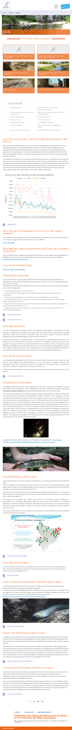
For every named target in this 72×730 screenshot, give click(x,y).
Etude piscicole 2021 (14, 314)
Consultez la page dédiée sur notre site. (15, 259)
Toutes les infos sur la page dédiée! (14, 269)
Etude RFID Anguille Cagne (16, 626)
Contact (17, 712)
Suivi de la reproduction (44, 120)
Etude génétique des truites (46, 122)
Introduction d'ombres (15, 694)
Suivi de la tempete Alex (17, 117)
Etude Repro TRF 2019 (15, 319)
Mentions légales (44, 712)
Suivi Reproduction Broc (15, 376)
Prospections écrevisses (17, 122)
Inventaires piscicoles (44, 117)
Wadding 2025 (12, 224)
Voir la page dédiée (9, 243)
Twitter (34, 701)
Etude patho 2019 (13, 575)
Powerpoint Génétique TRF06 (17, 556)
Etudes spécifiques (15, 107)
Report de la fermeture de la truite (20, 130)
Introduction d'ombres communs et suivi (49, 130)
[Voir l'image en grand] (36, 533)
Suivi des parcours (15, 120)
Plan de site (29, 712)
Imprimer (42, 701)
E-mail (38, 701)
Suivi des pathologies (16, 125)
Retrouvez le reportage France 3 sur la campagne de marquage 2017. (24, 596)
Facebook (30, 701)
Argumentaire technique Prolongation (20, 661)
